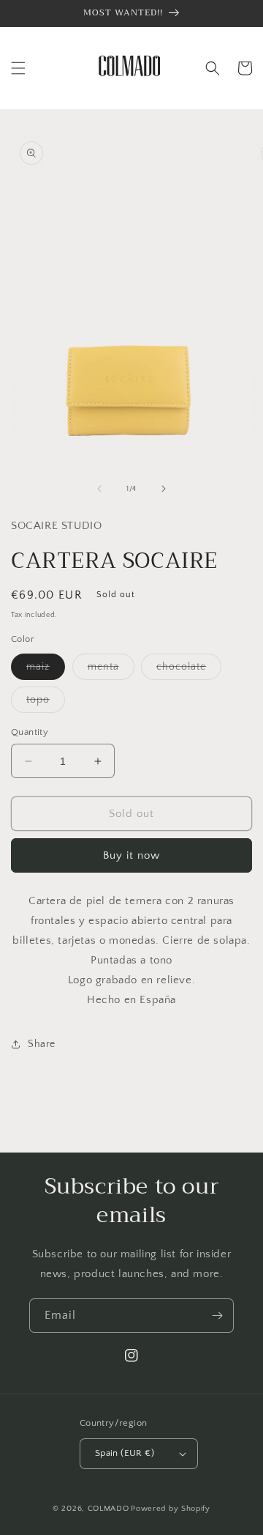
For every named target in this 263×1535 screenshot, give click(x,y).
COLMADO (108, 1508)
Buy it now (131, 855)
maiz (45, 670)
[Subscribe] (217, 1315)
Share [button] (42, 1044)
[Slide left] (99, 489)
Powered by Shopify (170, 1508)
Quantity (29, 732)
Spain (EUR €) (124, 1453)
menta (111, 670)
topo (45, 703)
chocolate (188, 670)
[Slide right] (164, 489)
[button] (18, 68)
